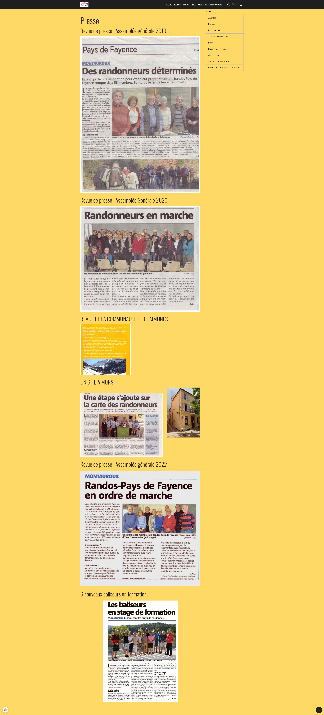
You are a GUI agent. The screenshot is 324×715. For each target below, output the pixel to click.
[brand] (84, 4)
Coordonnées (214, 55)
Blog (194, 4)
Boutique (177, 4)
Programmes (214, 24)
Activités (212, 18)
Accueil (169, 4)
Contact (186, 4)
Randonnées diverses (217, 49)
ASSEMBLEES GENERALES (220, 61)
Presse (211, 43)
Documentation (215, 30)
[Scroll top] (319, 710)
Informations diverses (218, 36)
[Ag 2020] (140, 258)
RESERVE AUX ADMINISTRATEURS (210, 4)
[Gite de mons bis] (121, 424)
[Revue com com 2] (105, 349)
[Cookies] (5, 710)
